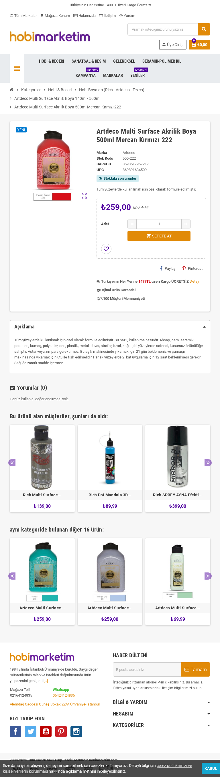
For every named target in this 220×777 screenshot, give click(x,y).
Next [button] (208, 462)
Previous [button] (11, 462)
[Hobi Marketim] (50, 36)
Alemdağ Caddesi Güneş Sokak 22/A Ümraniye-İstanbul (55, 704)
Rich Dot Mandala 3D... (110, 495)
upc (100, 170)
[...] (46, 681)
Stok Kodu (105, 158)
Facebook (15, 731)
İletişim (109, 15)
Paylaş (170, 268)
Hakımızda (87, 15)
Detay (194, 281)
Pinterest (195, 268)
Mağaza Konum (55, 15)
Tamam (198, 669)
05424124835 (64, 695)
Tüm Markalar (23, 15)
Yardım (127, 15)
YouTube (46, 731)
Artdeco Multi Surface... (42, 608)
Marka (102, 152)
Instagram (76, 731)
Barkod (104, 164)
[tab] (110, 326)
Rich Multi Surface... (42, 495)
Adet (105, 224)
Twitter (30, 731)
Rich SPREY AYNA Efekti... (178, 495)
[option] (42, 468)
